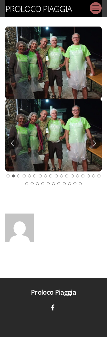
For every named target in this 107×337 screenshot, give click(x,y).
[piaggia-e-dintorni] (53, 307)
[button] (13, 143)
